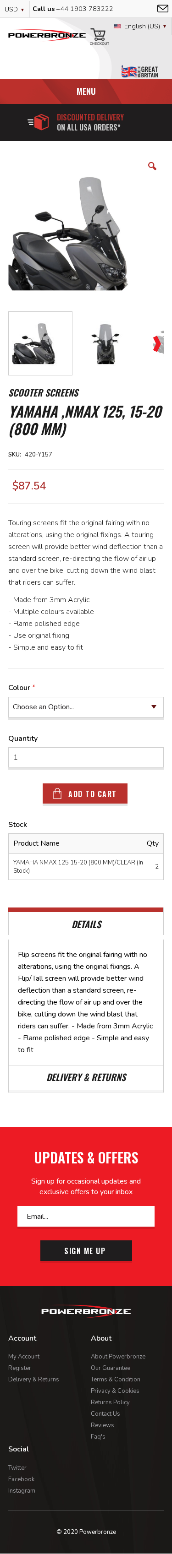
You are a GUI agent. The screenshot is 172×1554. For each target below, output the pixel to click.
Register (19, 1368)
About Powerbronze (118, 1357)
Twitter (17, 1468)
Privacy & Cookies (115, 1391)
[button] (152, 173)
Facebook (21, 1479)
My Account (23, 1357)
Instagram (21, 1491)
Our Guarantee (110, 1368)
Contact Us (105, 1414)
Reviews (102, 1425)
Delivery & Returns (33, 1379)
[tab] (86, 921)
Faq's (98, 1437)
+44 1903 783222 (84, 9)
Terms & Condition (115, 1379)
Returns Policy (110, 1402)
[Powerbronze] (47, 38)
